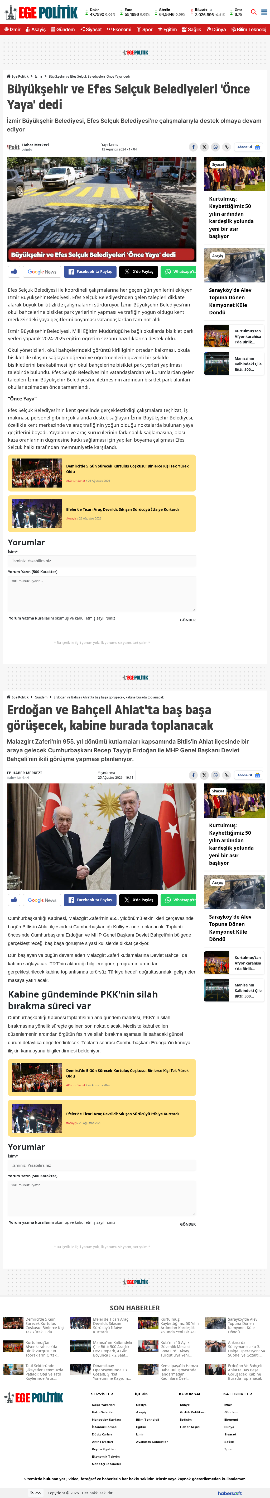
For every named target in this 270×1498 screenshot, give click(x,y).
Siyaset (94, 29)
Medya (141, 1404)
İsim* (13, 551)
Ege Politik (19, 76)
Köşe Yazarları (103, 1404)
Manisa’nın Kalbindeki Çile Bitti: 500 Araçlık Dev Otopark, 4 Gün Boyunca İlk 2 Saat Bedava (248, 364)
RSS (37, 1492)
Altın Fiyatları (102, 1441)
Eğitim (170, 29)
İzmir (15, 29)
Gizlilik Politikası (192, 1412)
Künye (185, 1404)
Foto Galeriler (103, 1412)
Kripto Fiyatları (103, 1449)
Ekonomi (122, 29)
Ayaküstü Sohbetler (152, 1441)
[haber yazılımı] (230, 1493)
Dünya (219, 29)
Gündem (65, 29)
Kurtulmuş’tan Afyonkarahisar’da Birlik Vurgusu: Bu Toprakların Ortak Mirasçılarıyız (248, 336)
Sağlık (194, 29)
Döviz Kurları (102, 1434)
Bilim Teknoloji (252, 29)
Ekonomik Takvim (106, 1456)
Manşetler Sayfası (106, 1419)
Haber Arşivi (190, 1427)
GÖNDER (188, 619)
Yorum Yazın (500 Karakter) (32, 571)
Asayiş (38, 29)
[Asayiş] (234, 265)
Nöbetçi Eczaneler (106, 1464)
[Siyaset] (234, 173)
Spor (147, 29)
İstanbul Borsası (104, 1427)
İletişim (186, 1419)
